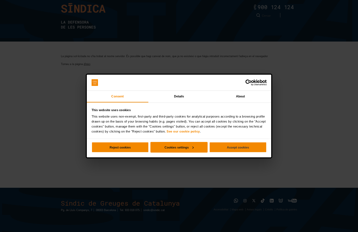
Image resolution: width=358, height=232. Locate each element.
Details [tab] (179, 96)
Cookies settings (176, 147)
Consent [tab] (117, 96)
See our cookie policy (183, 131)
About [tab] (240, 96)
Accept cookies (238, 147)
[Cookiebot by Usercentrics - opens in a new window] (248, 83)
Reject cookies (120, 147)
